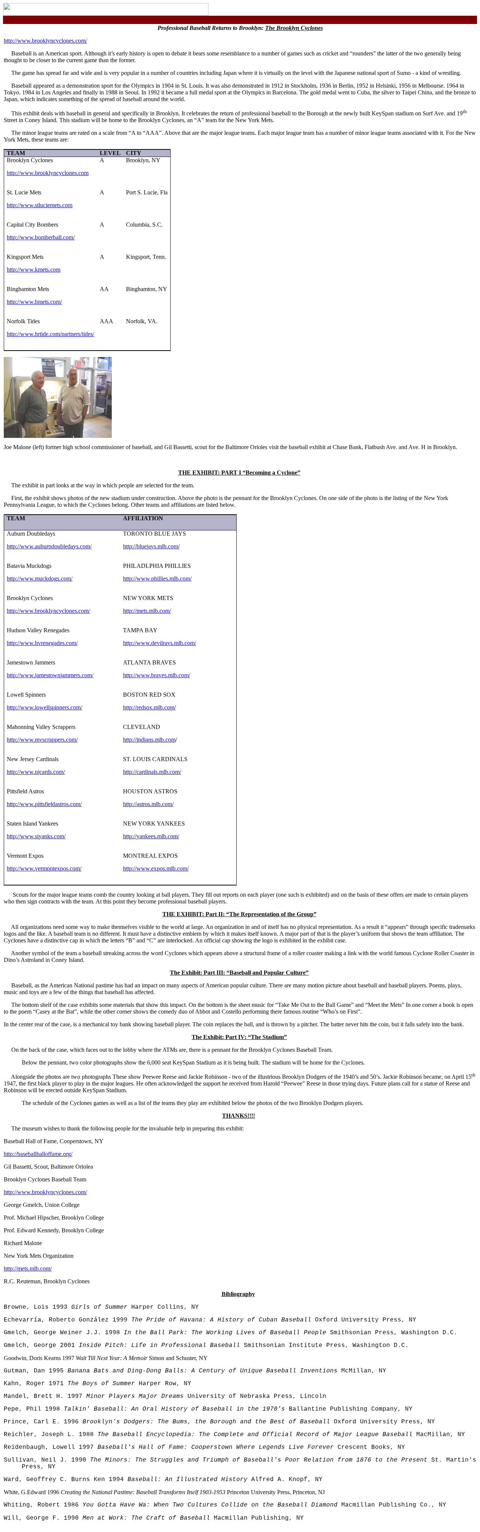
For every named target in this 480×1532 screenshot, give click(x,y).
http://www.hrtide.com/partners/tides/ (50, 334)
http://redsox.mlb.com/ (149, 707)
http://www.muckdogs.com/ (39, 578)
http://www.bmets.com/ (34, 302)
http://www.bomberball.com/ (41, 237)
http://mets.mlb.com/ (147, 611)
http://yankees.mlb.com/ (151, 836)
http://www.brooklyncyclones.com (47, 173)
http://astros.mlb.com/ (148, 804)
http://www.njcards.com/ (36, 772)
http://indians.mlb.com (149, 739)
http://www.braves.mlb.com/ (156, 675)
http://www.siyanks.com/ (36, 836)
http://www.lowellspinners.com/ (44, 707)
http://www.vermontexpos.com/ (44, 868)
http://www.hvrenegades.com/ (42, 643)
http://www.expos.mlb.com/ (156, 868)
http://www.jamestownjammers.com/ (50, 675)
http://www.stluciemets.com (39, 205)
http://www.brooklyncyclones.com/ (45, 40)
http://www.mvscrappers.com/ (42, 739)
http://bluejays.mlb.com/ (151, 546)
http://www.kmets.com (33, 269)
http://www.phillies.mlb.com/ (157, 578)
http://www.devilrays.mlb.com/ (159, 643)
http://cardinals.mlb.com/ (152, 772)
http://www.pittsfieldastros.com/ (44, 804)
